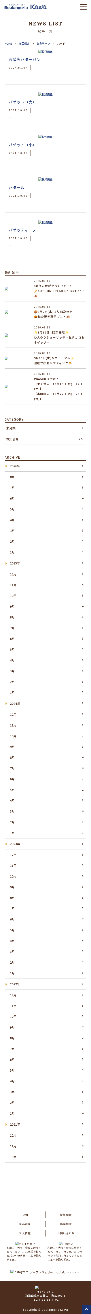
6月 (47, 498)
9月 (47, 606)
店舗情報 (66, 1224)
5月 (47, 509)
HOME (25, 1215)
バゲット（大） (22, 102)
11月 (47, 585)
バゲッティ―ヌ (22, 230)
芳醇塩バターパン (25, 59)
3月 (47, 530)
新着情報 (66, 1215)
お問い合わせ (66, 1233)
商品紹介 (25, 1224)
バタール (17, 187)
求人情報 (25, 1233)
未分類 (45, 428)
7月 (47, 487)
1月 (47, 552)
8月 (47, 477)
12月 (47, 574)
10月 (47, 595)
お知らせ (45, 439)
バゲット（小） (22, 145)
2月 (47, 541)
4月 (47, 520)
